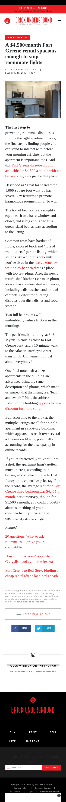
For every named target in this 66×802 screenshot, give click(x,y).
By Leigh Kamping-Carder (20, 69)
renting (45, 614)
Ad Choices (15, 791)
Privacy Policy (21, 788)
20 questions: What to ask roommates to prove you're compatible (25, 541)
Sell (53, 732)
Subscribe (51, 767)
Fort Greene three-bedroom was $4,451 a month (33, 491)
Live (12, 741)
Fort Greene (31, 614)
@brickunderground (21, 671)
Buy (13, 732)
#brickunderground (45, 671)
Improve (33, 741)
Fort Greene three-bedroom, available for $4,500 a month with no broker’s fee (33, 170)
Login (30, 791)
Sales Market (17, 37)
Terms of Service (43, 788)
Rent (33, 732)
